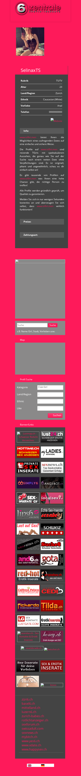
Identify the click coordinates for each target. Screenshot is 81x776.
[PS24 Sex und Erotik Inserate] (52, 457)
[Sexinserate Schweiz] (52, 534)
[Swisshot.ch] (52, 649)
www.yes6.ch (31, 741)
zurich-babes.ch (33, 716)
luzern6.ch (29, 712)
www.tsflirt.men (28, 137)
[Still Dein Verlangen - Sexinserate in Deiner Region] (52, 441)
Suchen (57, 415)
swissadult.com (33, 728)
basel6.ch (28, 703)
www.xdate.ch (31, 745)
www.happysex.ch (34, 749)
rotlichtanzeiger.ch (35, 720)
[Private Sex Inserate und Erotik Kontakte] (28, 472)
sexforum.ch (30, 724)
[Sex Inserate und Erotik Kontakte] (28, 503)
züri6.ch (27, 699)
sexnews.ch (30, 733)
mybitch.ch (29, 737)
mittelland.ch (31, 708)
